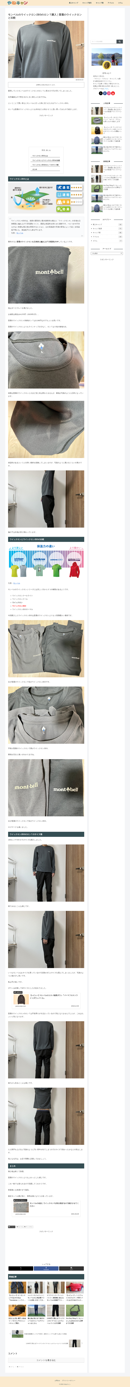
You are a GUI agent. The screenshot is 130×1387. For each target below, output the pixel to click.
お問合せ (57, 1380)
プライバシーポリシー (68, 1380)
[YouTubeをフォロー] (113, 93)
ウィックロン (29, 1226)
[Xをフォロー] (101, 93)
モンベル (19, 233)
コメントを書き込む (46, 1360)
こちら (106, 88)
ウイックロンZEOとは (40, 156)
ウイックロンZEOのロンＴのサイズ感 (45, 165)
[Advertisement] (46, 130)
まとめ (34, 169)
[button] (71, 1268)
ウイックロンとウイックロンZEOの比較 (46, 160)
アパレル (12, 1226)
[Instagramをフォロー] (109, 93)
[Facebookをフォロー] (105, 93)
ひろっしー (107, 73)
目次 (43, 150)
